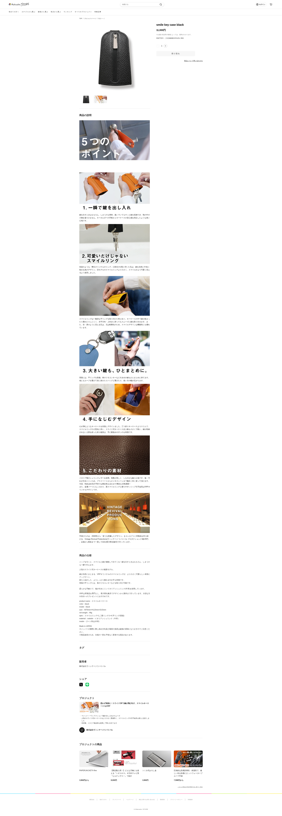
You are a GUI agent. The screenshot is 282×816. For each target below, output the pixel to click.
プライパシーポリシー (176, 799)
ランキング (68, 12)
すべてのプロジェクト (83, 12)
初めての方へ (14, 12)
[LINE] (87, 684)
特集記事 (98, 12)
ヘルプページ (130, 799)
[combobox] (141, 4)
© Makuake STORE (141, 809)
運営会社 (91, 799)
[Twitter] (81, 684)
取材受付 (162, 799)
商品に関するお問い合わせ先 (147, 799)
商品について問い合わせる (193, 61)
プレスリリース (116, 799)
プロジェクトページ (90, 18)
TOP (80, 18)
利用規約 (190, 799)
